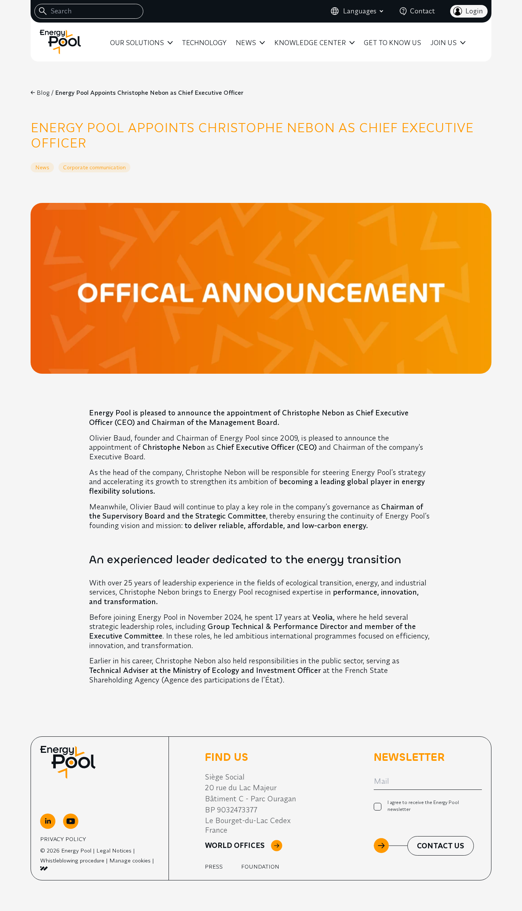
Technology (204, 43)
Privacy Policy (63, 839)
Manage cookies (130, 860)
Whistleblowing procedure (72, 860)
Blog (43, 92)
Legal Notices (113, 850)
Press (214, 866)
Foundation (260, 866)
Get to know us (392, 43)
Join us (443, 43)
